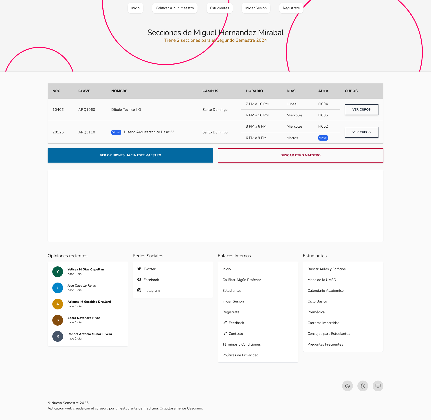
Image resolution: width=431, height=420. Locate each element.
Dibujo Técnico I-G (126, 109)
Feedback (236, 322)
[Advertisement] (215, 205)
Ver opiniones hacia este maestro (130, 155)
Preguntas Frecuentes (325, 344)
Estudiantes (232, 290)
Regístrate (231, 312)
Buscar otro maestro (301, 155)
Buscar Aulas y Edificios (327, 269)
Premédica (316, 312)
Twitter (150, 269)
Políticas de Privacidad (240, 355)
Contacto (236, 333)
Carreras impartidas (323, 322)
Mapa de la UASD (322, 279)
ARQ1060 (86, 109)
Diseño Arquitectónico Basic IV (143, 132)
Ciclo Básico (317, 301)
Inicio (226, 269)
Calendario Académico (326, 290)
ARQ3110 (86, 132)
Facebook (151, 279)
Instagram (152, 290)
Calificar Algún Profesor (241, 279)
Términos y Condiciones (241, 344)
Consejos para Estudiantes (329, 333)
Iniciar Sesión (233, 301)
